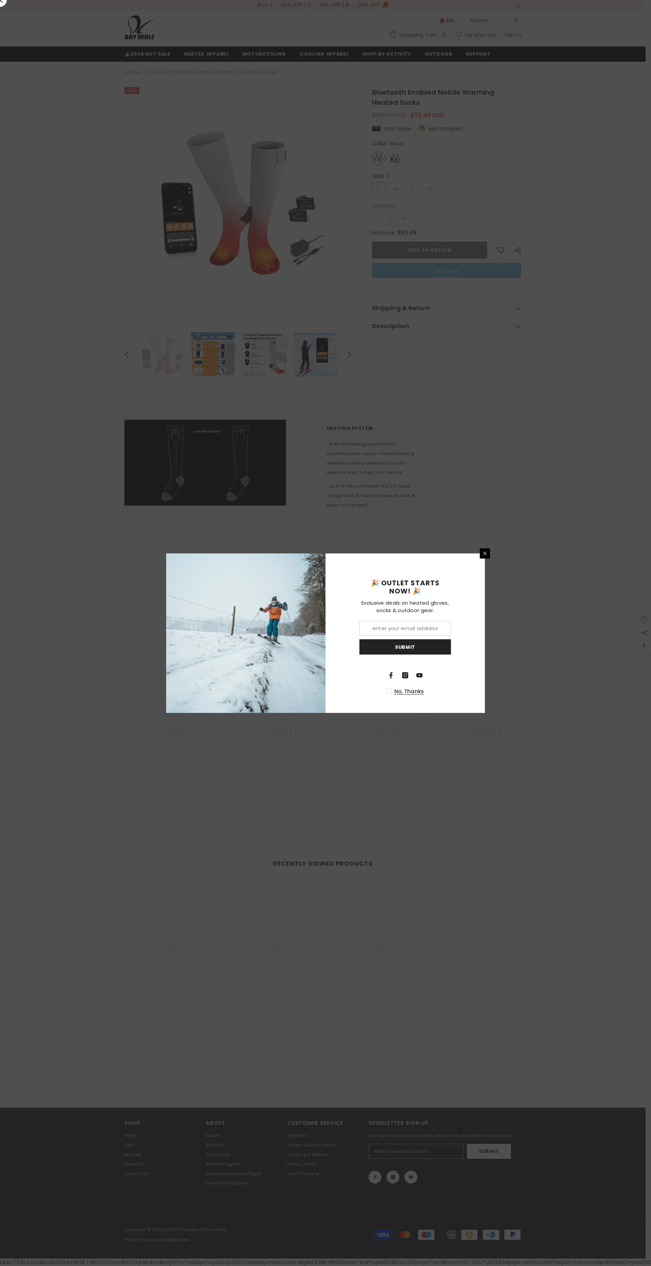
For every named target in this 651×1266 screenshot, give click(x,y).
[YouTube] (419, 675)
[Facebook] (391, 675)
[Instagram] (405, 675)
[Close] (485, 553)
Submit (405, 646)
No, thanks (409, 691)
